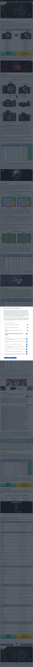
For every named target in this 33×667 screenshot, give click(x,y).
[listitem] (16, 322)
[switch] (27, 324)
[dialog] (16, 333)
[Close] (31, 308)
